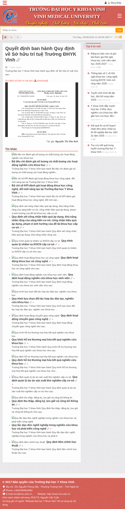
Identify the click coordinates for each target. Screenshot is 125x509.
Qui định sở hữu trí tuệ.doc (19, 80)
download (42, 80)
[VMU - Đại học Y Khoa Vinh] (10, 16)
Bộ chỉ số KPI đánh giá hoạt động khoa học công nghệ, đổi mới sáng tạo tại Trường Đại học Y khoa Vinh (42, 189)
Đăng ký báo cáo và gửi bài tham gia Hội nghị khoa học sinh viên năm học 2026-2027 (103, 60)
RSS (117, 37)
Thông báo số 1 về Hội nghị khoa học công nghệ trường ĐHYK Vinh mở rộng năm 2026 (104, 80)
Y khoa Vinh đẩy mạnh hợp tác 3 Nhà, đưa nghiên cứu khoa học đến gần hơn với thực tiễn (104, 112)
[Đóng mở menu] (5, 3)
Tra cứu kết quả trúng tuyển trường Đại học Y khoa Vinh (103, 148)
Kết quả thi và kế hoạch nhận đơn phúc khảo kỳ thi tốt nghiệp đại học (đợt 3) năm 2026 (104, 130)
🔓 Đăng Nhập (114, 3)
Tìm (119, 30)
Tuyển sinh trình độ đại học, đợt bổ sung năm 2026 (103, 96)
